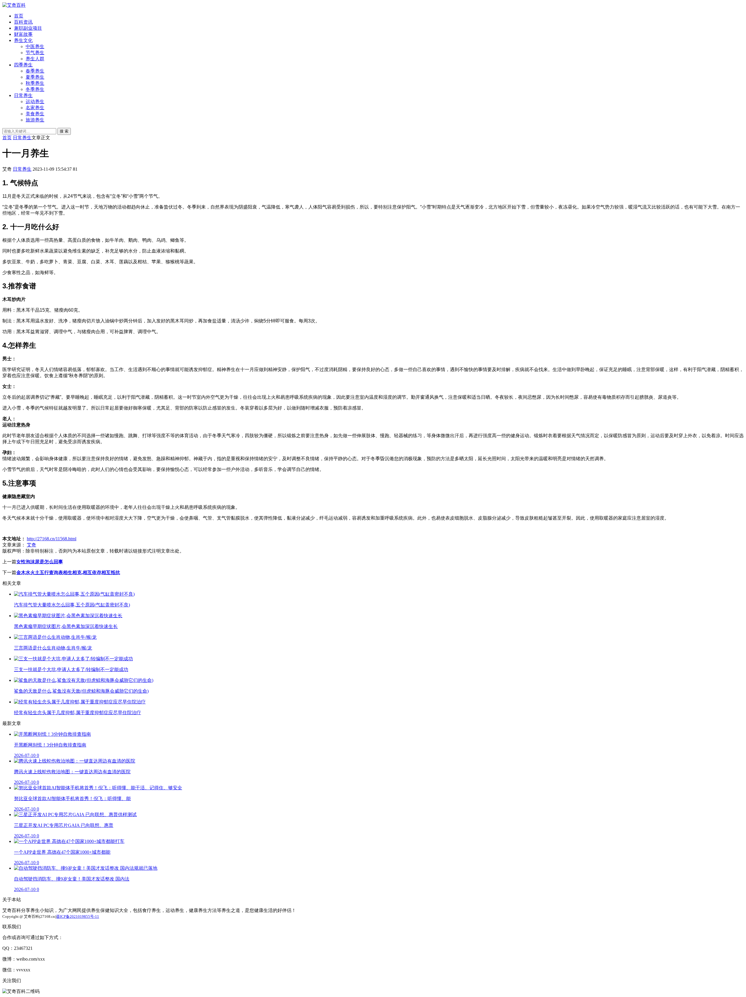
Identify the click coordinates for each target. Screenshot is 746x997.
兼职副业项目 (28, 28)
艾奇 (31, 544)
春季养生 (35, 70)
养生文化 (23, 40)
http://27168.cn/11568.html (51, 538)
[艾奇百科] (14, 5)
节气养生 (35, 52)
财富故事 (23, 34)
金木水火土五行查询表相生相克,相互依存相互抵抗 (68, 572)
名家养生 (35, 107)
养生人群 (35, 58)
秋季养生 (35, 83)
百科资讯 (23, 22)
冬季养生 (35, 89)
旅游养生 (35, 119)
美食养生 (35, 113)
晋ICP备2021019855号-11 (77, 916)
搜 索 (64, 131)
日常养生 (23, 95)
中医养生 (35, 46)
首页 (18, 15)
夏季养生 (35, 77)
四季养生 (23, 64)
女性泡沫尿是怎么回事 (39, 561)
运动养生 (35, 101)
